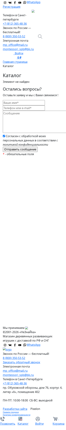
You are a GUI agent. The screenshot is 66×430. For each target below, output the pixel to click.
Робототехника (16, 216)
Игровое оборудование (22, 244)
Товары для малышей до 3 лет (26, 230)
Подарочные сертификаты (24, 195)
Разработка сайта (15, 409)
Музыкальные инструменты (25, 266)
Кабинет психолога (19, 209)
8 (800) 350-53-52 (14, 36)
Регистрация (11, 7)
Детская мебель (17, 259)
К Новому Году (16, 174)
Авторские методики (20, 223)
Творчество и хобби (19, 273)
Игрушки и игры (17, 237)
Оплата (11, 301)
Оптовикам (13, 315)
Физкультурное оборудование (27, 280)
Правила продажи (11, 412)
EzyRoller (12, 167)
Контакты (12, 322)
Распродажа (14, 181)
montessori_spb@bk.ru (18, 49)
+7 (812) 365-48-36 (15, 24)
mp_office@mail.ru (15, 45)
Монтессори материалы (22, 202)
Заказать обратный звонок (21, 362)
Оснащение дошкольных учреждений (32, 287)
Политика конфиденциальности (16, 415)
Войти (18, 53)
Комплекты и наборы (20, 188)
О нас (9, 294)
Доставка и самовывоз (21, 308)
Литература (14, 251)
